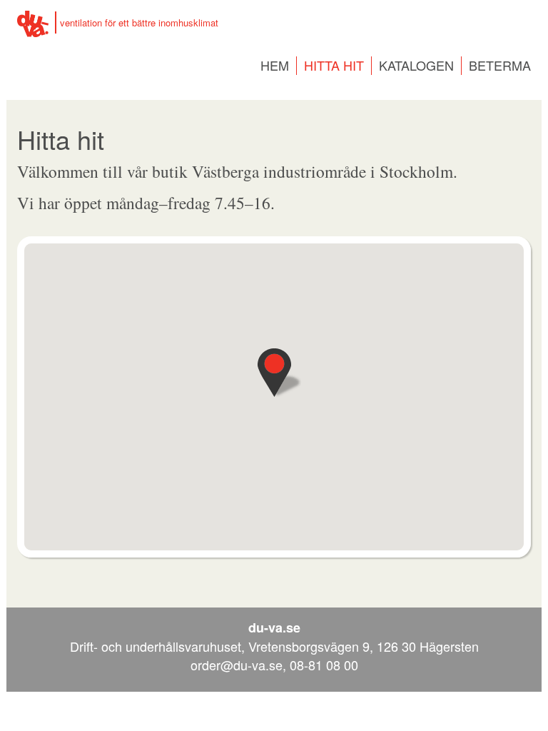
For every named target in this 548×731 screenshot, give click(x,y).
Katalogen (416, 65)
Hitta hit (334, 65)
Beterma (500, 65)
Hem (274, 65)
